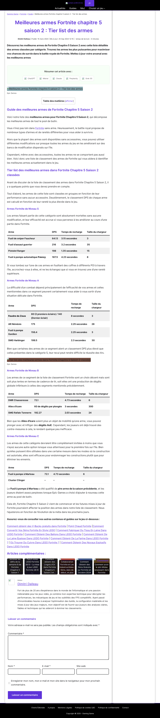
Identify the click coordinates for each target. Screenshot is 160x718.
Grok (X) (89, 78)
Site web (81, 666)
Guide (30, 14)
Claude (59, 78)
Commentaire (16, 633)
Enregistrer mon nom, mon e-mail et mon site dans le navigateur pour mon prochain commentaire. (55, 683)
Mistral (45, 78)
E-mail (46, 666)
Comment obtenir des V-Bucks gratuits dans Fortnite (36, 526)
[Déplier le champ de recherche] (89, 3)
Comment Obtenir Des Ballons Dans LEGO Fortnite (53, 534)
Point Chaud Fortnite (79, 526)
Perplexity (74, 78)
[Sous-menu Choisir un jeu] (104, 8)
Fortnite (23, 14)
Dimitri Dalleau (28, 584)
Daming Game (12, 14)
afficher (69, 101)
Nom (11, 666)
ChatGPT (31, 78)
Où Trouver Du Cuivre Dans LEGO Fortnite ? (34, 542)
